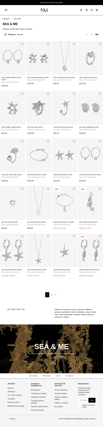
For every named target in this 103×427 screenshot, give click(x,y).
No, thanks (76, 244)
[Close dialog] (97, 189)
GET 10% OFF (76, 235)
